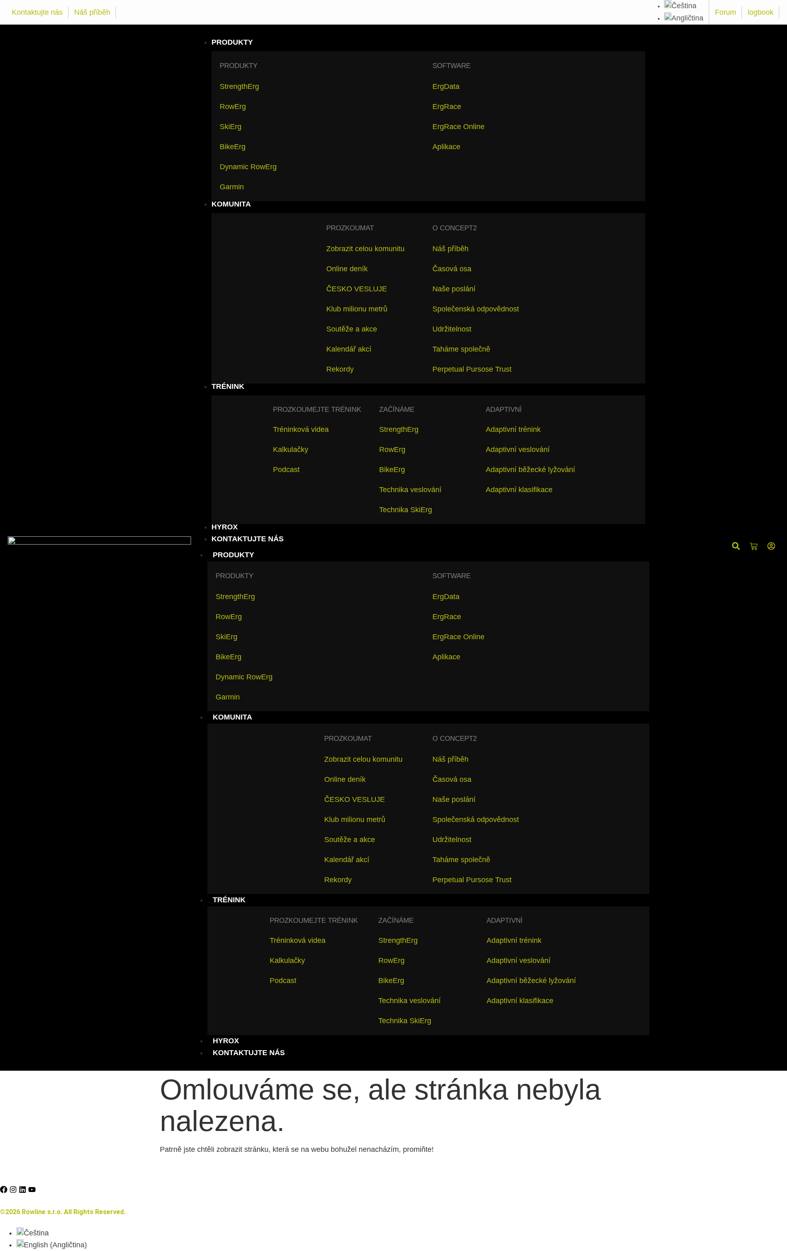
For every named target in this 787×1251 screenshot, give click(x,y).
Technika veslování (410, 490)
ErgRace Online (458, 127)
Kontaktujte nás (37, 12)
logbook (760, 12)
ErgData (445, 86)
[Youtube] (32, 1189)
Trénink (229, 900)
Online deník (347, 269)
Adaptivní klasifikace (519, 490)
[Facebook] (3, 1189)
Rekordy (340, 369)
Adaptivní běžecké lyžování (530, 469)
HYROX (226, 1041)
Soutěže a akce (351, 329)
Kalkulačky (290, 449)
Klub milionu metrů (356, 309)
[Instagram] (13, 1189)
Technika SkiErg (405, 510)
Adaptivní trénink (513, 429)
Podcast (286, 469)
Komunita (232, 717)
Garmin (232, 187)
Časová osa (451, 269)
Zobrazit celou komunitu (365, 249)
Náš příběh (92, 12)
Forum (725, 12)
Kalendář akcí (348, 349)
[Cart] (753, 547)
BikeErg (233, 147)
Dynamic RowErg (248, 167)
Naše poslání (453, 289)
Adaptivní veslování (518, 449)
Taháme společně (461, 349)
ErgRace (446, 106)
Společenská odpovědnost (475, 309)
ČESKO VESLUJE (356, 289)
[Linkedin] (22, 1189)
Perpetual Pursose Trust (472, 369)
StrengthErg (239, 86)
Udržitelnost (451, 329)
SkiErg (230, 127)
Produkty (233, 555)
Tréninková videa (301, 429)
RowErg (233, 106)
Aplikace (446, 147)
